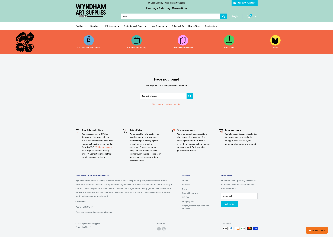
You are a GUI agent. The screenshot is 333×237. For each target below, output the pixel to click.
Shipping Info (178, 26)
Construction (211, 26)
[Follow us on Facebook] (159, 228)
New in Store (194, 26)
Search (185, 180)
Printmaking (110, 26)
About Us (186, 184)
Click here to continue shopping (166, 104)
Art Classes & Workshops (88, 47)
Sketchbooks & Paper (133, 26)
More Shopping (157, 26)
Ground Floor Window (183, 47)
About (275, 47)
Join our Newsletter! (246, 3)
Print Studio (229, 47)
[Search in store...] (190, 96)
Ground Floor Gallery (136, 47)
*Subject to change (103, 147)
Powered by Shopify (83, 227)
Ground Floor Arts (190, 193)
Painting (79, 26)
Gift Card (186, 197)
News (184, 189)
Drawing (94, 26)
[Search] (223, 16)
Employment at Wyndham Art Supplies (195, 207)
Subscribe (229, 204)
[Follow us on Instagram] (164, 228)
